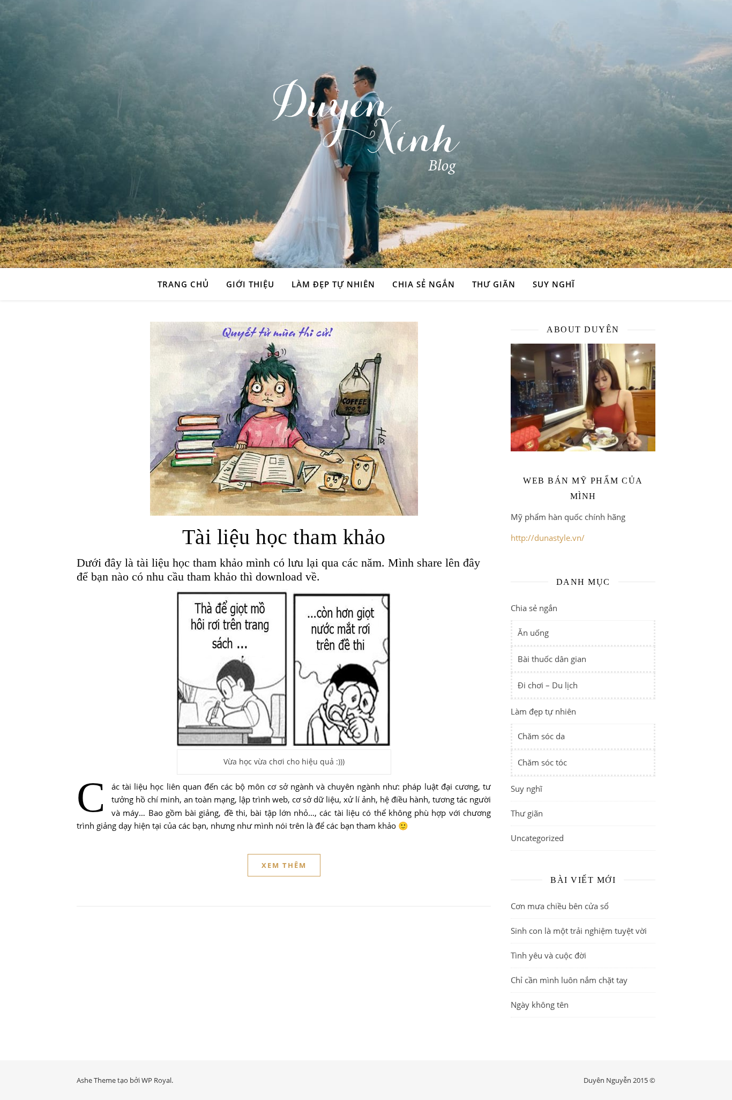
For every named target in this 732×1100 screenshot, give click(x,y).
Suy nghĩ (554, 284)
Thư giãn (494, 284)
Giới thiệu (250, 284)
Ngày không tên (540, 1004)
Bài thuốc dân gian (552, 658)
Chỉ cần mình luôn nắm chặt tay (569, 980)
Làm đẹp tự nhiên (333, 284)
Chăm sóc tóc (542, 762)
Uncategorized (537, 838)
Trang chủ (183, 284)
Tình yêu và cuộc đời (548, 955)
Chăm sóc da (541, 736)
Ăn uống (533, 632)
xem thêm (284, 865)
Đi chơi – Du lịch (548, 685)
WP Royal (156, 1080)
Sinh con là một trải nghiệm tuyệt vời (579, 930)
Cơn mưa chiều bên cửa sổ (560, 906)
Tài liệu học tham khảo (284, 537)
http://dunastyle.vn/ (548, 537)
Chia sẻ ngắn (423, 284)
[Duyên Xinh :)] (366, 134)
